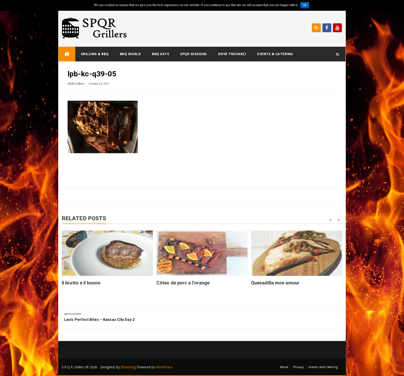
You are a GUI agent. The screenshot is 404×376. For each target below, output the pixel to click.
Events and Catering (323, 367)
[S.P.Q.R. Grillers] (66, 54)
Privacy (298, 367)
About (284, 367)
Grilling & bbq (95, 54)
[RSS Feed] (316, 27)
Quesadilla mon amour (275, 283)
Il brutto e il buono (81, 283)
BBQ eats (160, 54)
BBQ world (130, 54)
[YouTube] (337, 27)
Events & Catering (275, 54)
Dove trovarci (232, 54)
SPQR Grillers (76, 83)
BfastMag (128, 367)
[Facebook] (326, 27)
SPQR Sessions (193, 54)
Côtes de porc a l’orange (182, 283)
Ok (305, 5)
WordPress (164, 367)
